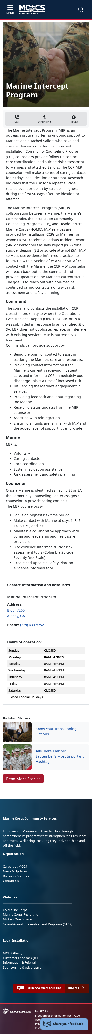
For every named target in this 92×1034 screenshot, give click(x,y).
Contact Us (11, 880)
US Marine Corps (15, 910)
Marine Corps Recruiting (20, 914)
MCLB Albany (12, 953)
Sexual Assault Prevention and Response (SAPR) (37, 924)
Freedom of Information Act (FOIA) (57, 1015)
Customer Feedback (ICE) (21, 958)
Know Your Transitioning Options (56, 731)
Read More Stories (23, 778)
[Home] (32, 9)
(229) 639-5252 (32, 624)
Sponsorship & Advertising (22, 967)
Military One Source (17, 919)
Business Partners (16, 876)
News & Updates (15, 871)
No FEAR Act (43, 1011)
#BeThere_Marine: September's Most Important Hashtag (60, 756)
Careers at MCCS (15, 866)
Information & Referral (19, 962)
